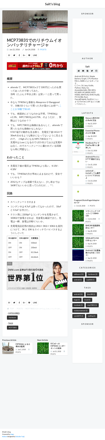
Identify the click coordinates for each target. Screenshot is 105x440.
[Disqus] (35, 389)
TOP (12, 309)
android (78, 280)
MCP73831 (13, 328)
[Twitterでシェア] (14, 55)
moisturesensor (80, 311)
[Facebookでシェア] (19, 55)
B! (9, 55)
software (78, 274)
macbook (78, 305)
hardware (92, 274)
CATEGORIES (13, 313)
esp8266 (90, 280)
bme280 (91, 294)
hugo (77, 300)
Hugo (12, 434)
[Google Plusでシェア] (24, 55)
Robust (4, 436)
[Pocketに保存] (29, 55)
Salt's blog (52, 4)
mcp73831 (92, 305)
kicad (87, 300)
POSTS (43, 49)
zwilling (91, 316)
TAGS (10, 323)
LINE (35, 55)
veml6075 (78, 316)
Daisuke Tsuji (19, 436)
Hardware (12, 317)
